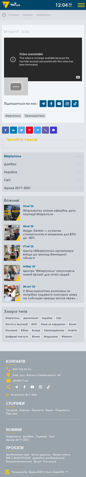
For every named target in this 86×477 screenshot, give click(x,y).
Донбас (28, 436)
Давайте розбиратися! (48, 457)
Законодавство (54, 330)
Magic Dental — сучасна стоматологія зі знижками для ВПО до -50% (49, 234)
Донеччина (30, 318)
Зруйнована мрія (17, 454)
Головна (11, 410)
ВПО (34, 324)
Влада (36, 330)
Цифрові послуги (16, 336)
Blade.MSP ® (37, 472)
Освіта (72, 330)
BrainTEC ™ (60, 472)
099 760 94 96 (22, 369)
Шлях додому (41, 454)
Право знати (61, 454)
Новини (24, 410)
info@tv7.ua (20, 380)
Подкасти (62, 410)
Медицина (51, 336)
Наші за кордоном (53, 324)
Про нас (12, 413)
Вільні (72, 324)
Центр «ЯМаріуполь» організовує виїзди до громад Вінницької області (48, 254)
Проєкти (38, 410)
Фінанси (67, 336)
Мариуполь (13, 115)
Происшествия (35, 115)
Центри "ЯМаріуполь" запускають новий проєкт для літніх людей (49, 272)
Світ (59, 318)
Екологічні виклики (19, 461)
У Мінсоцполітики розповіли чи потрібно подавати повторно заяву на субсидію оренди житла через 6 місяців (50, 294)
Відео (49, 410)
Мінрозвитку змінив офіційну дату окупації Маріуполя (49, 212)
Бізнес (36, 336)
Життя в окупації (16, 324)
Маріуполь (12, 318)
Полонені (11, 330)
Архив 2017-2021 (17, 439)
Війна (24, 330)
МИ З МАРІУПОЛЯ (18, 457)
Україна (47, 318)
